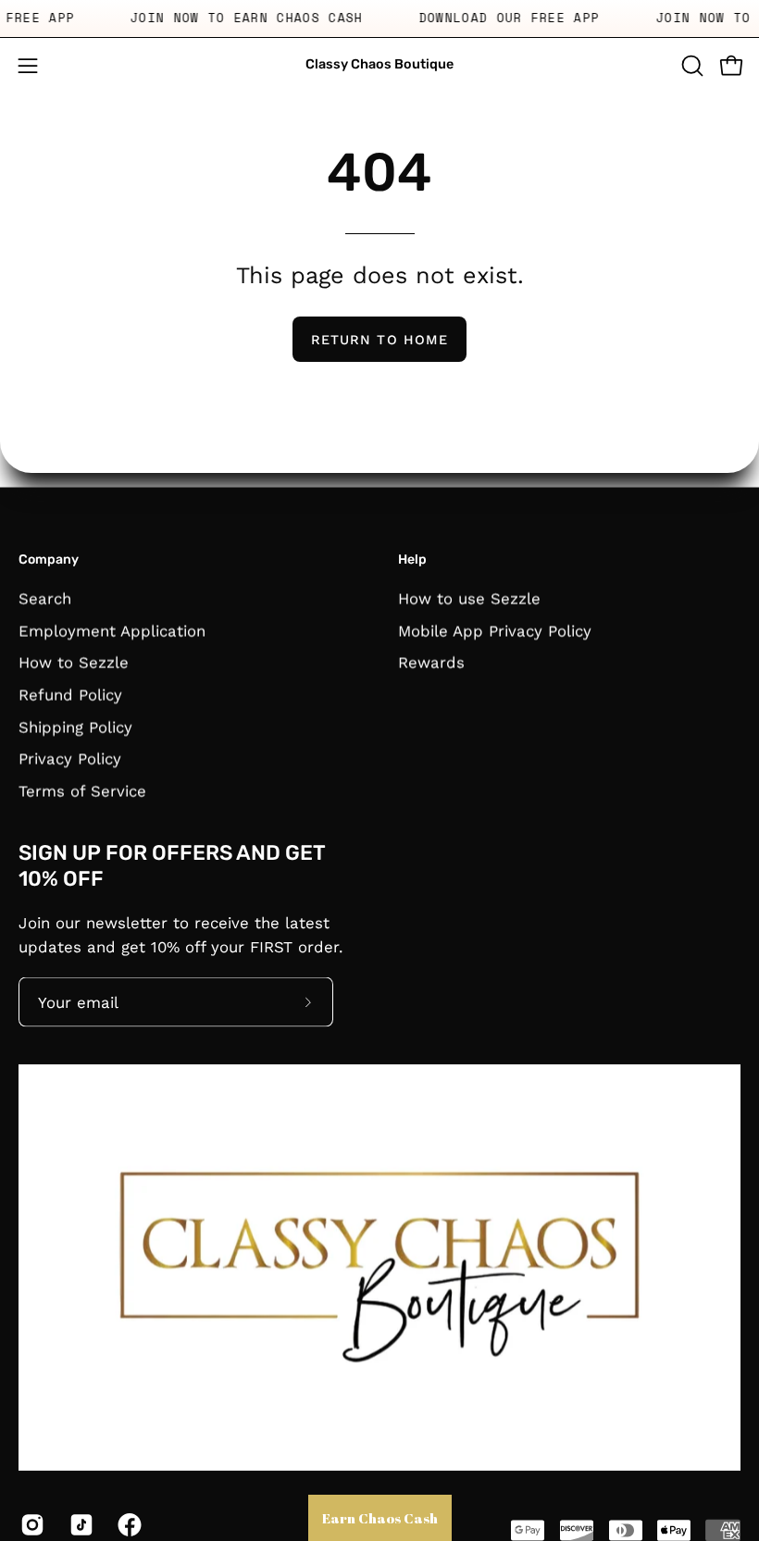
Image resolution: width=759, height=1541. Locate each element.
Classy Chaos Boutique (379, 64)
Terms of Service (82, 790)
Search (45, 598)
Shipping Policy (75, 726)
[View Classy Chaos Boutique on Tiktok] (80, 1525)
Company (49, 559)
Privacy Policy (70, 758)
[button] (690, 66)
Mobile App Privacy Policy (494, 630)
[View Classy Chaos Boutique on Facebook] (128, 1525)
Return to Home (379, 339)
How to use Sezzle (469, 598)
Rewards (431, 661)
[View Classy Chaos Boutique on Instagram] (31, 1525)
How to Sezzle (74, 661)
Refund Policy (70, 694)
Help (412, 559)
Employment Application (112, 630)
